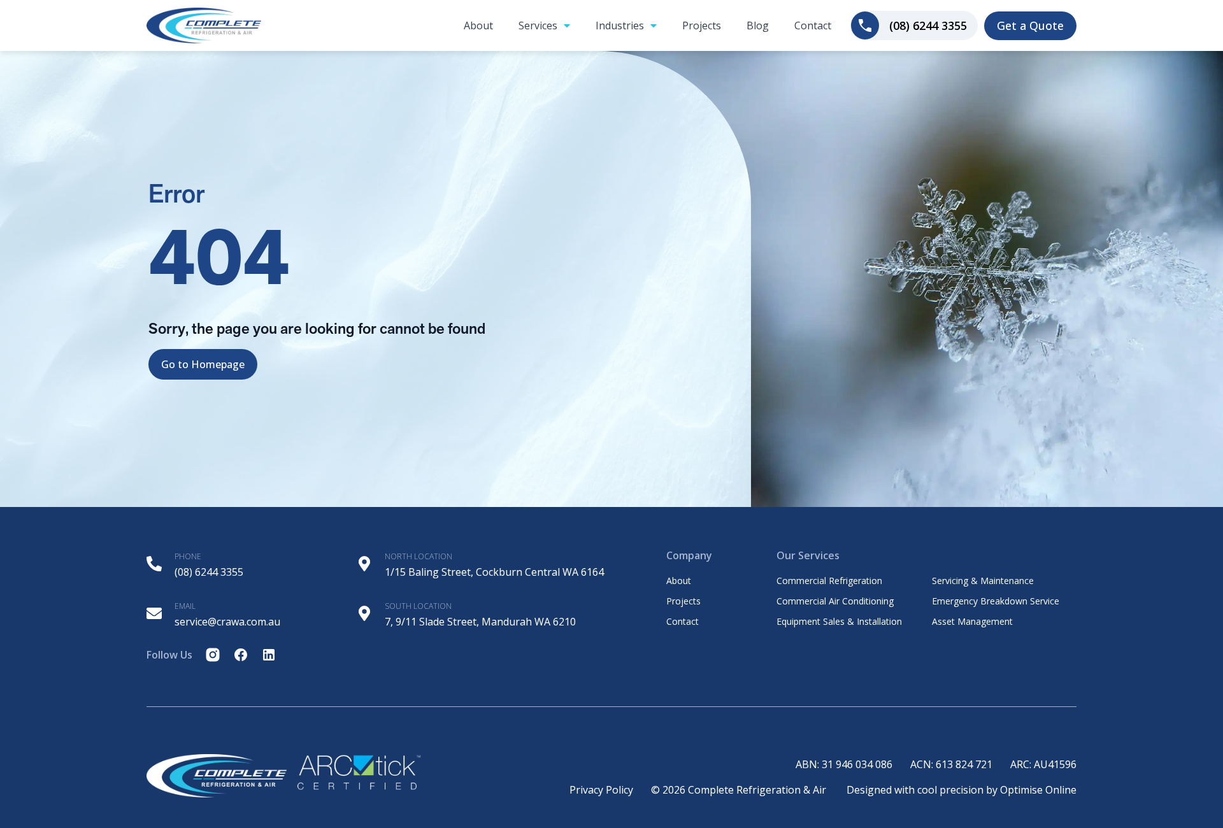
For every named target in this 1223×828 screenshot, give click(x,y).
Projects (701, 25)
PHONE (188, 556)
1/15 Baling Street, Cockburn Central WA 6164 (494, 572)
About (478, 25)
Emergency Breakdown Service (995, 601)
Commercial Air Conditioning (835, 601)
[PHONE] (154, 563)
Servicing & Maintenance (983, 581)
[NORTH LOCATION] (364, 563)
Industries (620, 25)
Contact (812, 25)
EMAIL (185, 606)
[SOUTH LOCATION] (364, 613)
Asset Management (972, 622)
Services (538, 25)
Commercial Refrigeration (829, 581)
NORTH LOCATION (418, 556)
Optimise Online (1038, 790)
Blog (758, 25)
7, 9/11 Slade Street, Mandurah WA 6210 (480, 622)
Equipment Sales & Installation (839, 622)
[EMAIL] (154, 613)
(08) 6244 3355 (209, 572)
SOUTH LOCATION (418, 606)
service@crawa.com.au (227, 622)
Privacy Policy (601, 790)
